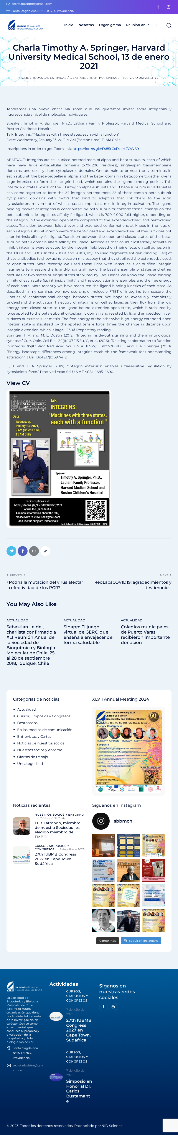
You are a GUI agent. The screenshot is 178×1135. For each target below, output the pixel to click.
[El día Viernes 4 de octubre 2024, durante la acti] (103, 870)
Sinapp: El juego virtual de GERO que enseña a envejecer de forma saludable (88, 634)
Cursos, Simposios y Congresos (43, 716)
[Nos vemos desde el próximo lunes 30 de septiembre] (153, 845)
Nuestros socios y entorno (39, 750)
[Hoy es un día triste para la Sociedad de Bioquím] (103, 920)
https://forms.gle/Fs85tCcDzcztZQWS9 (106, 149)
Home (24, 77)
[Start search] (168, 26)
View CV (18, 383)
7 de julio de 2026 (52, 818)
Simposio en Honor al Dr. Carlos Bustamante (79, 1091)
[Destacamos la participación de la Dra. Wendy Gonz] (103, 845)
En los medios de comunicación (45, 730)
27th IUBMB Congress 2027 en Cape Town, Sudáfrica (55, 859)
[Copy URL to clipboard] (45, 551)
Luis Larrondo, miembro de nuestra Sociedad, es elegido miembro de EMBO (58, 830)
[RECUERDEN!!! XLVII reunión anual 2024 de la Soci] (103, 895)
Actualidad (17, 620)
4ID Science (112, 1126)
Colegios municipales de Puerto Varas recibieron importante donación (145, 634)
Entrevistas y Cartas (34, 736)
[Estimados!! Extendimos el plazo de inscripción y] (128, 895)
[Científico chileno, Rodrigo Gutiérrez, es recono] (128, 920)
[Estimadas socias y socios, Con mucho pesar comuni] (128, 870)
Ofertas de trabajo (32, 757)
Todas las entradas (49, 77)
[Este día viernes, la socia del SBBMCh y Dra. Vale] (153, 870)
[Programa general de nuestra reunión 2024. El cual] (128, 845)
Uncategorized (30, 764)
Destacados (27, 723)
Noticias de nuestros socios (40, 743)
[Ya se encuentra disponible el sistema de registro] (153, 920)
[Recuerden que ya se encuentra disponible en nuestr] (153, 895)
